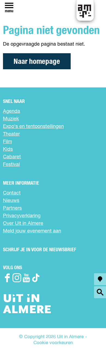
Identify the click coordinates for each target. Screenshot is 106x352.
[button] (89, 335)
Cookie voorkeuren (53, 343)
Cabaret (12, 157)
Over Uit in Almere (23, 223)
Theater (11, 134)
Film (7, 141)
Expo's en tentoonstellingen (33, 126)
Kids (8, 149)
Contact (12, 193)
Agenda (11, 111)
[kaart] (100, 279)
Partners (12, 208)
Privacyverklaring (21, 215)
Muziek (11, 119)
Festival (11, 164)
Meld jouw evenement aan (32, 231)
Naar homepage (37, 61)
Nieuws (11, 200)
